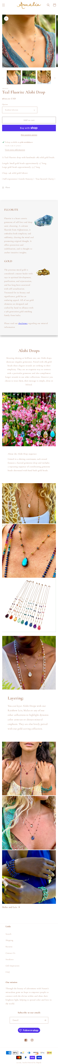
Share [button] (7, 187)
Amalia (24, 1062)
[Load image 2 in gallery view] (29, 77)
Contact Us (10, 953)
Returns (9, 946)
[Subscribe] (45, 1020)
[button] (3, 5)
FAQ (8, 972)
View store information (15, 150)
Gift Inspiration (12, 966)
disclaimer (23, 323)
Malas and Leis (9, 907)
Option (5, 104)
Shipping (9, 940)
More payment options (29, 135)
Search (8, 934)
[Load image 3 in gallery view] (44, 77)
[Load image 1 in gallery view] (14, 77)
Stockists (10, 959)
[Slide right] (55, 78)
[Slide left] (3, 78)
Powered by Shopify (34, 1062)
